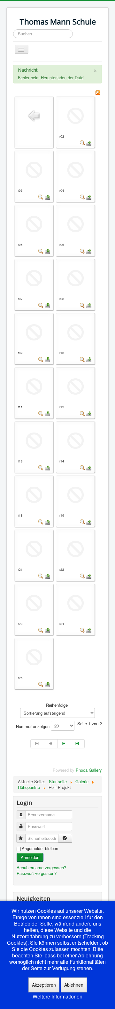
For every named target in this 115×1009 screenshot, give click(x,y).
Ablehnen (73, 985)
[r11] (34, 386)
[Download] (88, 143)
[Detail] (82, 143)
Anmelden (30, 857)
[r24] (75, 602)
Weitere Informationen (57, 996)
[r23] (34, 602)
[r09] (34, 332)
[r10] (75, 332)
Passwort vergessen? (37, 873)
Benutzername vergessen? (41, 867)
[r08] (75, 278)
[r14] (75, 440)
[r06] (75, 223)
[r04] (75, 169)
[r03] (34, 169)
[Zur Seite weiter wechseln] (64, 743)
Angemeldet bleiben (40, 848)
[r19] (75, 494)
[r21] (34, 548)
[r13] (34, 440)
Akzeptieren (44, 985)
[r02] (75, 115)
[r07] (34, 278)
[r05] (34, 223)
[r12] (75, 386)
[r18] (34, 494)
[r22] (75, 548)
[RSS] (97, 92)
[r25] (34, 657)
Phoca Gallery (89, 770)
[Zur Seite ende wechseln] (78, 743)
